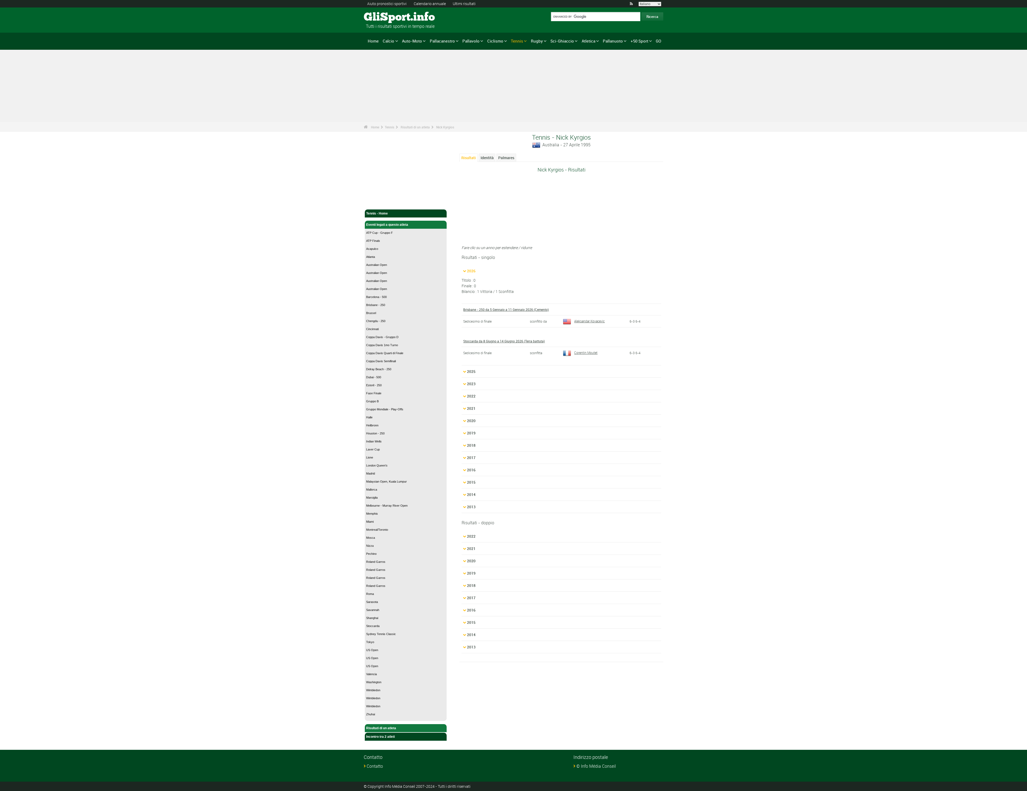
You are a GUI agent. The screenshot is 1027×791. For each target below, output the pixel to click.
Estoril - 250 (374, 385)
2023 (471, 383)
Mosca (370, 537)
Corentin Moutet (585, 352)
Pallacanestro (442, 41)
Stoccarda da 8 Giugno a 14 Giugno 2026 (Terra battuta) (504, 341)
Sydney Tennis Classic (381, 634)
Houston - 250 (375, 433)
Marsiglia (372, 497)
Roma (370, 593)
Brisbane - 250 (375, 305)
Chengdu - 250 (375, 321)
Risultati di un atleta (415, 127)
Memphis (372, 513)
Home (373, 41)
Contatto (375, 766)
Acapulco (372, 248)
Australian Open (376, 264)
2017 (471, 457)
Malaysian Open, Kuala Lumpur (386, 481)
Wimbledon (373, 690)
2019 (471, 432)
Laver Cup (373, 449)
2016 (471, 469)
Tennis (517, 41)
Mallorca (371, 489)
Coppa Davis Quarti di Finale (384, 353)
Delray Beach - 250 (378, 369)
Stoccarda (373, 626)
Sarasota (372, 601)
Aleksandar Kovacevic (589, 321)
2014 (471, 494)
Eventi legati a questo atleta (387, 225)
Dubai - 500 (373, 377)
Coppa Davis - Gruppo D (382, 337)
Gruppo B (372, 401)
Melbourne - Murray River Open (387, 505)
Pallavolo (471, 41)
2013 (471, 506)
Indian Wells (374, 441)
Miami (370, 521)
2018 (471, 445)
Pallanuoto (613, 41)
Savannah (372, 610)
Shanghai (372, 618)
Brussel (371, 313)
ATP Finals (373, 240)
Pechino (371, 553)
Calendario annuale (430, 3)
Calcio (388, 41)
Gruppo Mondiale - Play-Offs (384, 409)
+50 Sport (639, 41)
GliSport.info (384, 17)
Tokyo (370, 642)
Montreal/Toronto (377, 529)
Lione (369, 457)
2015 (471, 482)
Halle (369, 417)
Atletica (588, 41)
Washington (373, 682)
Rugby (537, 41)
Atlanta (370, 256)
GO (658, 41)
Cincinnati (372, 329)
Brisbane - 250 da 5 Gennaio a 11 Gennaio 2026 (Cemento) (506, 309)
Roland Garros (375, 561)
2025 (471, 371)
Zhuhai (370, 714)
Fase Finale (373, 393)
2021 (471, 408)
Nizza (370, 545)
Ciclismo (495, 41)
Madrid (370, 473)
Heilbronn (372, 425)
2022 (471, 396)
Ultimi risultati (464, 3)
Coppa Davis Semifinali (381, 361)
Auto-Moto (412, 41)
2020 (471, 420)
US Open (372, 650)
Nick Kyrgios (445, 127)
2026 (471, 270)
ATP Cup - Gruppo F (379, 232)
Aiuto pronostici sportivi (387, 3)
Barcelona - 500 (376, 297)
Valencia (371, 674)
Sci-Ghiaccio (562, 41)
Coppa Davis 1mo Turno (382, 345)
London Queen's (377, 465)
